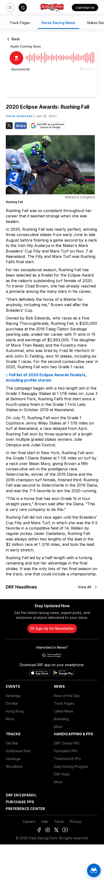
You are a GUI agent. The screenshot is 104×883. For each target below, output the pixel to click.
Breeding (61, 719)
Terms (59, 821)
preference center (25, 809)
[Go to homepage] (52, 7)
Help (44, 821)
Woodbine (14, 766)
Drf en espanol (21, 795)
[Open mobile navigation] (10, 7)
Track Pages (64, 703)
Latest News (63, 711)
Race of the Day (67, 696)
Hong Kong (15, 711)
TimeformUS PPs (67, 759)
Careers (29, 821)
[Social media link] (39, 830)
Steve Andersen (19, 116)
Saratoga (13, 696)
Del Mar (12, 703)
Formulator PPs (66, 751)
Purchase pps (20, 802)
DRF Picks (62, 774)
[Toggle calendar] (22, 7)
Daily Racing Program (71, 766)
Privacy (75, 821)
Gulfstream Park (18, 751)
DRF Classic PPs (67, 743)
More (10, 719)
